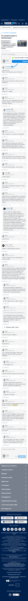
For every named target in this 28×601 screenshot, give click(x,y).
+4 (20, 150)
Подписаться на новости (9, 466)
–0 (25, 74)
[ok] (12, 529)
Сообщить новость (7, 469)
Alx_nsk (6, 244)
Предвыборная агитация (9, 501)
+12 (21, 281)
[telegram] (4, 529)
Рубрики (4, 473)
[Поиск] (19, 23)
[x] (19, 529)
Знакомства (21, 20)
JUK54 (6, 173)
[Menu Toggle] (2, 23)
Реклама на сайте (6, 477)
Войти (7, 61)
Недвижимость (5, 20)
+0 (20, 85)
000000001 (8, 109)
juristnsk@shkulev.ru (16, 549)
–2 (25, 241)
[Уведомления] (22, 23)
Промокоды (14, 20)
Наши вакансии (6, 493)
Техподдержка (6, 497)
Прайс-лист (5, 481)
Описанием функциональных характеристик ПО (14, 564)
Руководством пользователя (14, 563)
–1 (25, 179)
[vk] (8, 529)
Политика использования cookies (14, 572)
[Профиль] (26, 23)
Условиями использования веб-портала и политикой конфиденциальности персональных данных (14, 566)
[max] (15, 529)
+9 (20, 205)
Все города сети (6, 508)
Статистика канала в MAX (9, 504)
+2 (20, 261)
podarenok (8, 208)
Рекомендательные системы (14, 574)
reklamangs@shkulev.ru (14, 556)
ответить (5, 74)
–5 (25, 376)
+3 (20, 294)
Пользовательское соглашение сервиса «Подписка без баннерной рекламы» (14, 577)
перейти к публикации (10, 32)
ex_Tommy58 (7, 66)
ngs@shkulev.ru (20, 547)
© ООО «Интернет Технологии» (14, 591)
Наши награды (5, 489)
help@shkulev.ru (12, 550)
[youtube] (23, 529)
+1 (20, 74)
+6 (20, 422)
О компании (5, 485)
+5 (20, 433)
